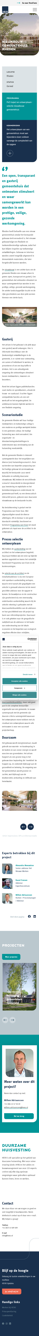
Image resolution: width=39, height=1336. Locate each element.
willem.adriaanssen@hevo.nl (16, 1107)
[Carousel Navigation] (27, 827)
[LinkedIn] (34, 916)
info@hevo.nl (7, 1236)
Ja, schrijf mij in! (11, 1291)
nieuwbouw (9, 270)
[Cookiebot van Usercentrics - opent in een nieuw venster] (28, 639)
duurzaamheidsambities (12, 702)
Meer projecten (11, 957)
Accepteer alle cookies (19, 681)
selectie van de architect (14, 573)
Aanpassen (18, 688)
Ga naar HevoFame (29, 3)
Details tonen (28, 674)
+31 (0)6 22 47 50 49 (12, 1104)
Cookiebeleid (7, 1315)
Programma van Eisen (19, 525)
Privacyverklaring (9, 1311)
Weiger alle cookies (19, 695)
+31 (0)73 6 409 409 (10, 1228)
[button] (10, 153)
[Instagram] (7, 1324)
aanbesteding (19, 549)
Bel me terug (19, 1116)
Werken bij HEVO (9, 1307)
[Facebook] (29, 916)
